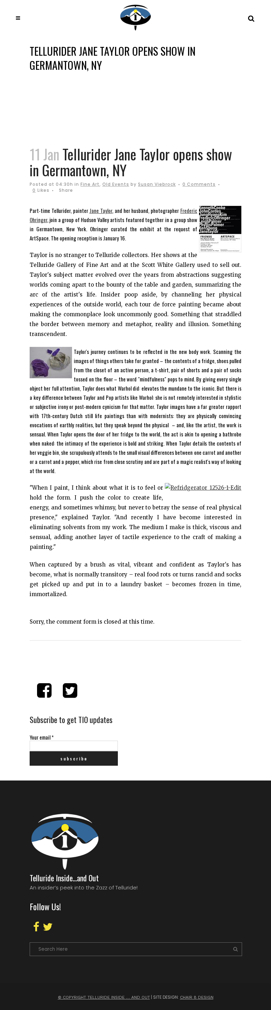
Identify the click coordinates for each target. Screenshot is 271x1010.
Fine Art (90, 184)
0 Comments (199, 184)
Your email (42, 737)
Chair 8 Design (196, 997)
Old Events (115, 184)
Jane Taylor (100, 210)
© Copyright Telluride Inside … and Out (104, 997)
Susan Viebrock (157, 184)
